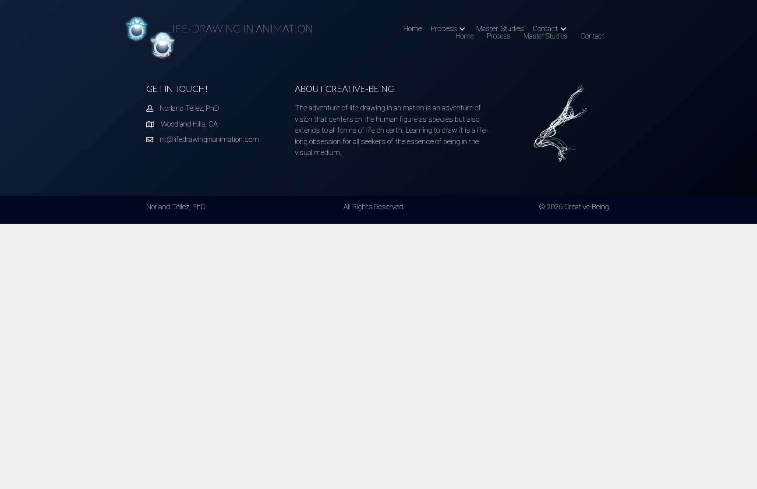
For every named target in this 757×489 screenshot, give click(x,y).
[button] (462, 29)
